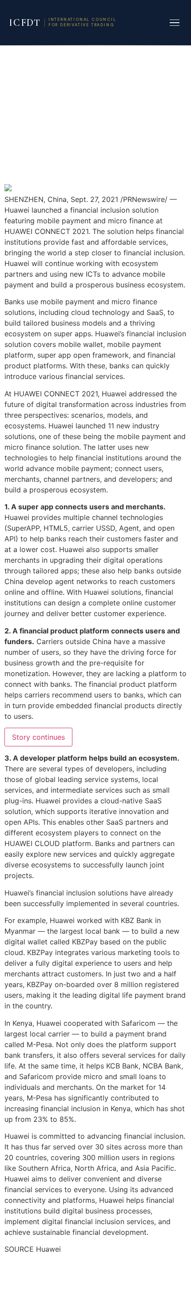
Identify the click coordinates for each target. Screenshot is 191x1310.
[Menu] (174, 23)
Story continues (38, 737)
